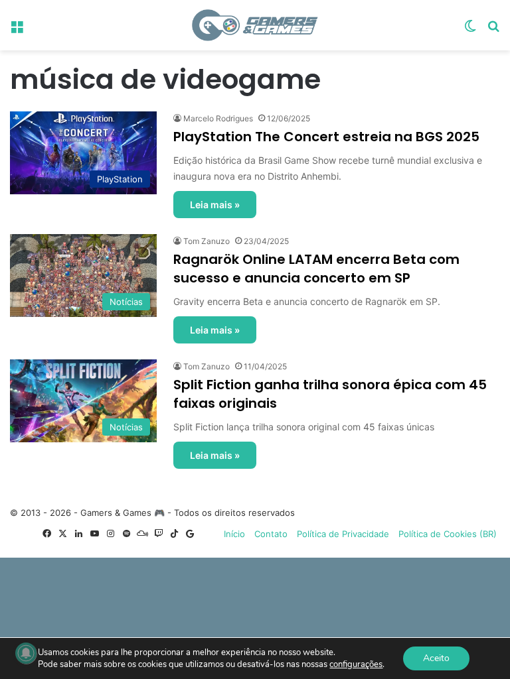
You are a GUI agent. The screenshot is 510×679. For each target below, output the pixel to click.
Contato (271, 533)
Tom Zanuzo (206, 241)
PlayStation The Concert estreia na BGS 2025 (326, 136)
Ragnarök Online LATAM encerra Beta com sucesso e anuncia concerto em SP (316, 268)
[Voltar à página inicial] (255, 25)
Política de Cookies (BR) (447, 533)
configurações (355, 664)
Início (234, 533)
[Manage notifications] (26, 653)
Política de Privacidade (343, 533)
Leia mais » (215, 204)
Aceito (436, 658)
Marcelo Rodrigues (218, 118)
